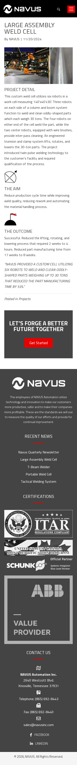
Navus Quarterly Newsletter (38, 452)
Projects (24, 298)
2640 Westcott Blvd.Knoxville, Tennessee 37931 (38, 683)
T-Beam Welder (38, 466)
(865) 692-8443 (46, 698)
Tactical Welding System (38, 481)
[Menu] (71, 9)
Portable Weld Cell (39, 474)
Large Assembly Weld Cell (38, 459)
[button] (58, 9)
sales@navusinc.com (39, 724)
